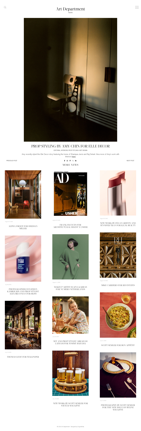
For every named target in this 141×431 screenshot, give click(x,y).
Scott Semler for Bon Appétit (118, 345)
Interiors (64, 150)
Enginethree (81, 426)
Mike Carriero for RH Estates (118, 285)
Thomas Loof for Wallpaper (23, 357)
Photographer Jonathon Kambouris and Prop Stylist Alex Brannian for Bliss (23, 291)
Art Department (66, 426)
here (74, 157)
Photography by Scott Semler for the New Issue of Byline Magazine (118, 407)
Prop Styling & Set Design (77, 150)
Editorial (57, 150)
